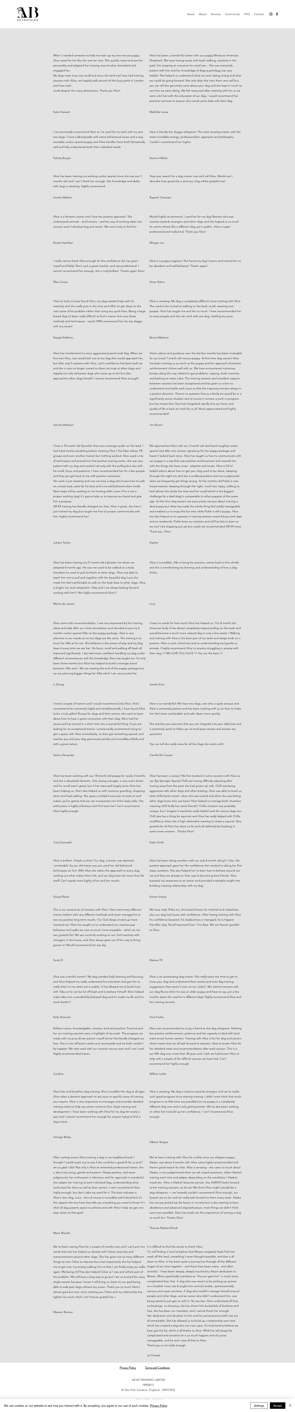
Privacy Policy (158, 1406)
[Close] (290, 1405)
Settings (259, 1406)
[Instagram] (271, 14)
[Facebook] (277, 14)
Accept (277, 1406)
